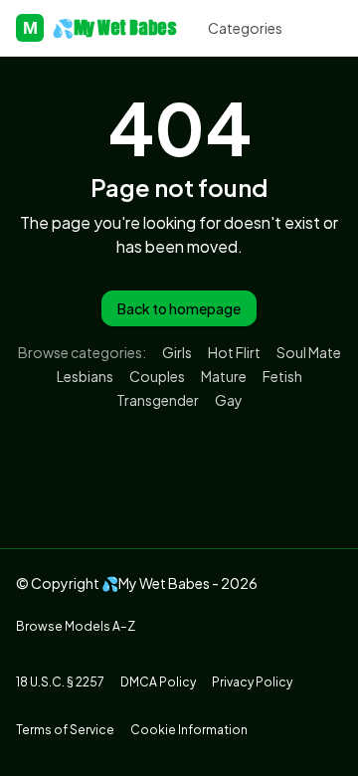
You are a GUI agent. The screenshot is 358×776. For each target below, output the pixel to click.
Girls (177, 352)
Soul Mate (308, 352)
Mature (224, 376)
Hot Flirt (234, 352)
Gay (229, 400)
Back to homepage (179, 308)
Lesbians (85, 376)
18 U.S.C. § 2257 (60, 682)
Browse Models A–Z (75, 626)
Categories (245, 28)
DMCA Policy (158, 682)
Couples (157, 376)
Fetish (282, 376)
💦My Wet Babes (99, 27)
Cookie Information (189, 729)
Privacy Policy (252, 682)
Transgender (157, 400)
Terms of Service (65, 729)
